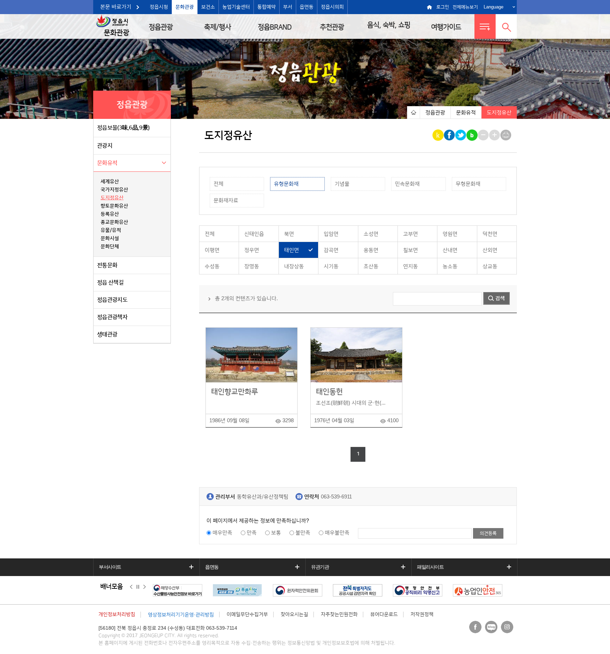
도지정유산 (112, 198)
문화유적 (107, 163)
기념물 (342, 184)
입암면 (331, 234)
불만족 (302, 533)
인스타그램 (507, 627)
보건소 (208, 7)
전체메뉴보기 (465, 7)
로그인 (442, 7)
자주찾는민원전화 (339, 614)
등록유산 (110, 214)
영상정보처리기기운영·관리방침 (181, 615)
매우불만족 (337, 533)
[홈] (413, 112)
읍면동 (306, 7)
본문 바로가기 (115, 7)
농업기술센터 (236, 7)
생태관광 (107, 334)
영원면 (450, 234)
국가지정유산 (114, 190)
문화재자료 (226, 201)
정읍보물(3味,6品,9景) (123, 128)
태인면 (291, 250)
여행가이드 (446, 27)
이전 (131, 587)
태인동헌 (329, 392)
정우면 (251, 250)
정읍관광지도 (112, 300)
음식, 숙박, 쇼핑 (388, 25)
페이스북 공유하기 (450, 135)
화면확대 (495, 135)
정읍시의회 (332, 7)
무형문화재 (468, 184)
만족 (252, 533)
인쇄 (506, 135)
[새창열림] (179, 590)
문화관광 (184, 7)
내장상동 (294, 267)
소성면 (371, 234)
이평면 (212, 250)
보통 (276, 533)
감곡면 (331, 250)
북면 (289, 234)
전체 (218, 184)
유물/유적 (111, 230)
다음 (144, 587)
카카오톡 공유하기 (438, 135)
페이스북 (475, 627)
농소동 (450, 267)
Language (493, 7)
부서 (287, 7)
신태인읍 (254, 234)
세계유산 (110, 181)
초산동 (371, 267)
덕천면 (490, 234)
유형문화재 (286, 184)
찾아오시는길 (294, 614)
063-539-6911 (336, 497)
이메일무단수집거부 (247, 614)
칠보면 (410, 250)
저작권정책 (422, 614)
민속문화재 (407, 184)
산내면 (450, 250)
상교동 (490, 267)
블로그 (491, 627)
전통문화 (107, 265)
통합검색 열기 (506, 26)
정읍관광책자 (112, 317)
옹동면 (371, 250)
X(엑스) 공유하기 (461, 135)
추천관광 (332, 27)
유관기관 (320, 567)
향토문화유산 (114, 206)
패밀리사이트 (430, 567)
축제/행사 (217, 27)
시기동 (331, 267)
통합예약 (266, 7)
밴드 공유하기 (472, 135)
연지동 (410, 267)
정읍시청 (159, 7)
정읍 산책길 (110, 282)
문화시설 (110, 238)
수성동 (212, 267)
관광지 (104, 146)
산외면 (490, 250)
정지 (137, 587)
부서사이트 (110, 567)
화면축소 (484, 135)
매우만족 (222, 533)
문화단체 (110, 246)
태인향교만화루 (234, 392)
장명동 (251, 267)
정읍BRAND (275, 27)
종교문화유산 (114, 222)
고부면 (410, 234)
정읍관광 (161, 27)
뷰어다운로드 (384, 614)
